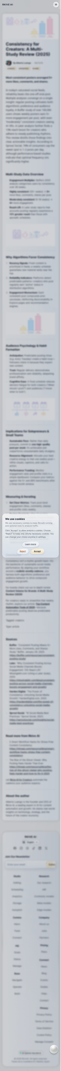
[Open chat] (54, 1049)
